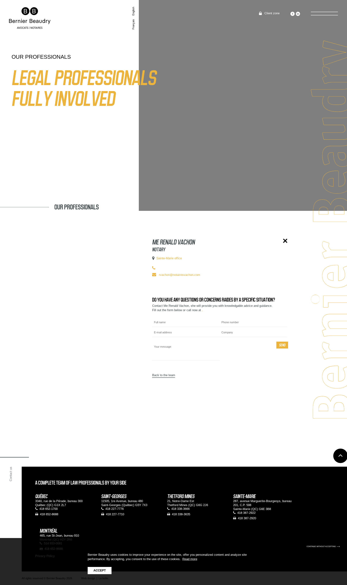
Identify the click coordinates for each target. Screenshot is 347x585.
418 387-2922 (246, 513)
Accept (99, 570)
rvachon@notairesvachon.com (179, 275)
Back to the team (163, 375)
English (133, 11)
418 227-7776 (114, 509)
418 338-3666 (180, 509)
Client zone (272, 13)
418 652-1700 (48, 509)
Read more (189, 559)
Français (133, 24)
